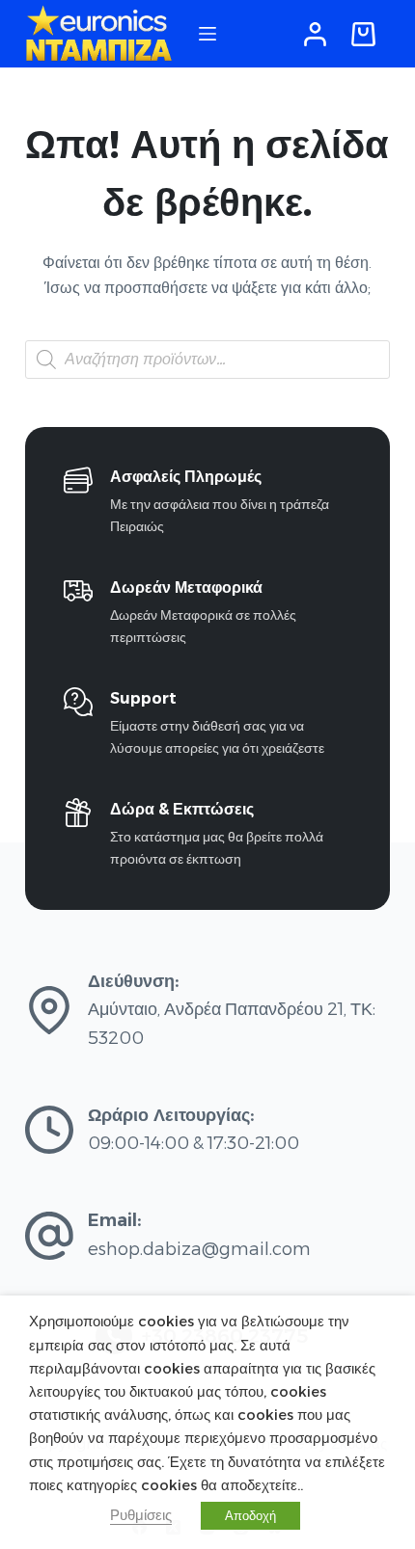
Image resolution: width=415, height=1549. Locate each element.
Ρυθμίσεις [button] (141, 1515)
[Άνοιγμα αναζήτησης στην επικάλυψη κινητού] (207, 359)
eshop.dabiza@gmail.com (199, 1249)
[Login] (315, 34)
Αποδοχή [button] (250, 1515)
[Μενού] (207, 33)
